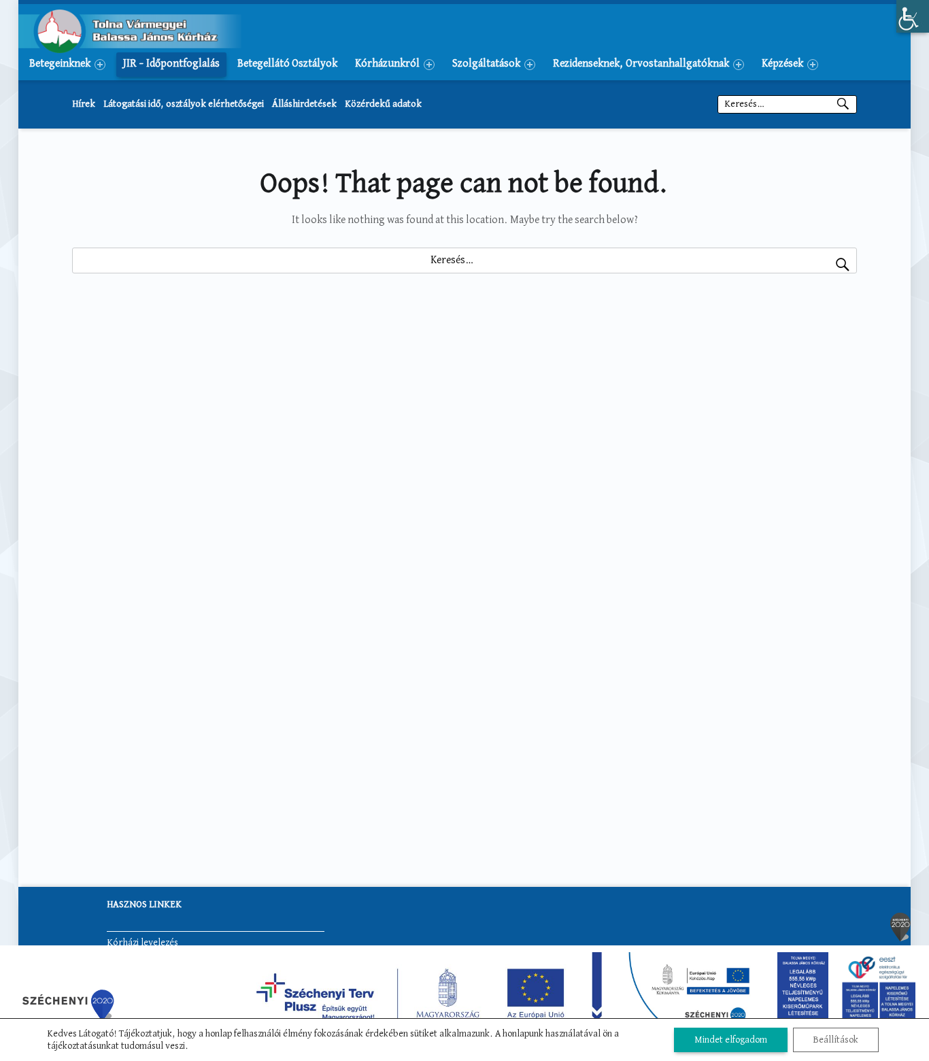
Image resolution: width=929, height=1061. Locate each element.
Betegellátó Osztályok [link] (287, 63)
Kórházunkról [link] (387, 63)
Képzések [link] (782, 63)
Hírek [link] (83, 104)
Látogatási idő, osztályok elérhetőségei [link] (183, 104)
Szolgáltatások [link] (486, 63)
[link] (912, 16)
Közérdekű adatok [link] (383, 104)
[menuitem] (67, 64)
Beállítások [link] (835, 1040)
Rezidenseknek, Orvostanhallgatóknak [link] (641, 63)
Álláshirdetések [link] (304, 104)
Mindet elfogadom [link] (730, 1040)
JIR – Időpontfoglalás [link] (171, 63)
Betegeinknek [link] (59, 63)
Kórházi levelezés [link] (142, 942)
